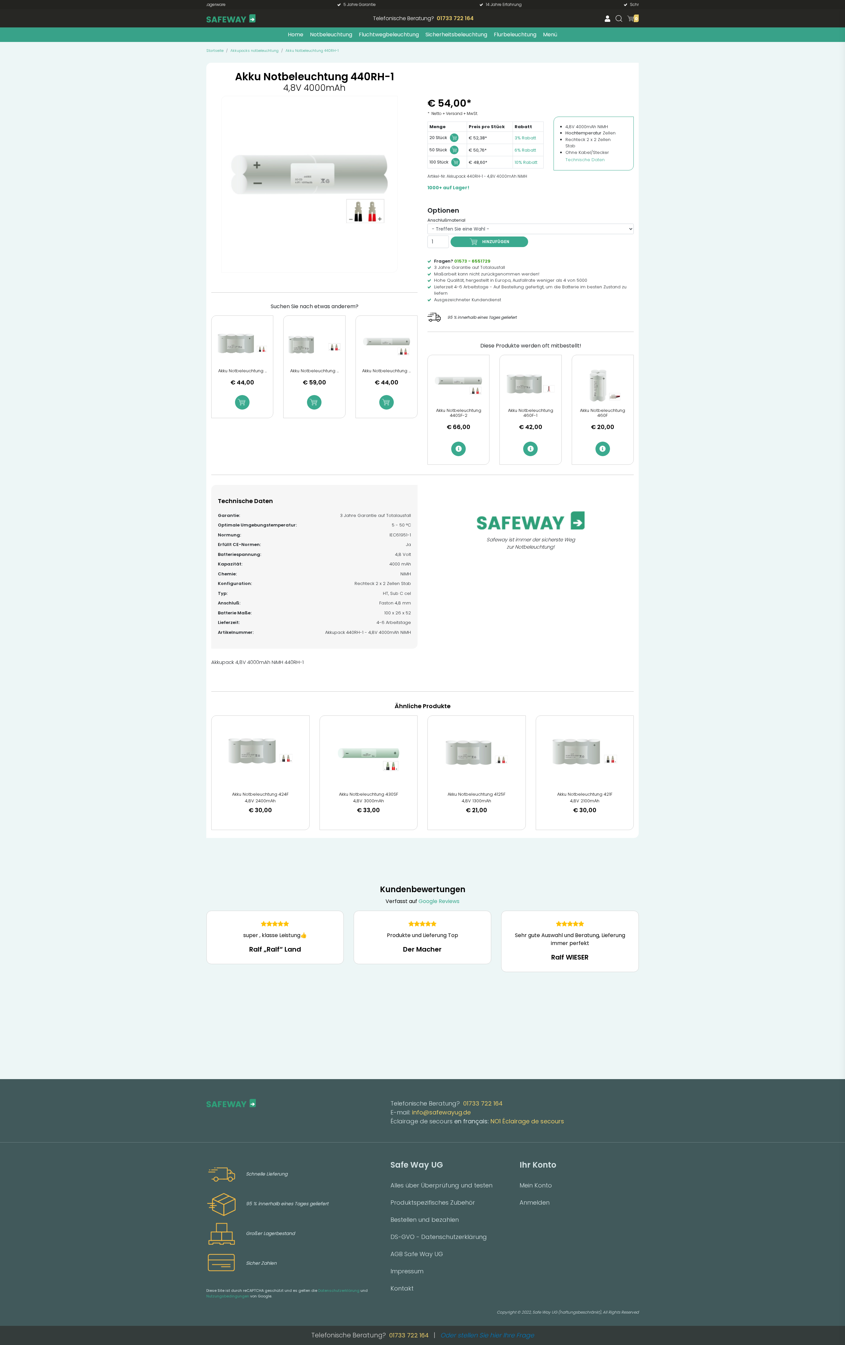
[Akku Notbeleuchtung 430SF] (369, 753)
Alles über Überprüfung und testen (441, 1185)
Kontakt (402, 1288)
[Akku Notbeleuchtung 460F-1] (530, 385)
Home (295, 34)
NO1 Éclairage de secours (527, 1121)
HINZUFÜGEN (495, 241)
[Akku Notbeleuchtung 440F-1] (242, 346)
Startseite (214, 50)
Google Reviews (439, 901)
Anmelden (535, 1202)
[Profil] (607, 18)
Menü (550, 34)
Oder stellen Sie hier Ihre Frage (487, 1335)
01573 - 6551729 (472, 261)
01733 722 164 (455, 18)
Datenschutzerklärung (338, 1290)
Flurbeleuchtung (515, 34)
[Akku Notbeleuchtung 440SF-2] (458, 385)
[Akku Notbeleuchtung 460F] (602, 385)
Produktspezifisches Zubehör (432, 1202)
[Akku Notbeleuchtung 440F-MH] (314, 346)
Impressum (406, 1271)
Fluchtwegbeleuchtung (389, 34)
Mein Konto (536, 1185)
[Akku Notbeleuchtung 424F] (260, 753)
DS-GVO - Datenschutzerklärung (438, 1237)
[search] (619, 18)
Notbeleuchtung (331, 34)
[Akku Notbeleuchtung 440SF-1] (386, 346)
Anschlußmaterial (446, 220)
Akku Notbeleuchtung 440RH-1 (312, 50)
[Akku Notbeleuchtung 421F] (585, 753)
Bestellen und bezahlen (424, 1220)
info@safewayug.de (441, 1112)
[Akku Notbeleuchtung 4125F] (477, 753)
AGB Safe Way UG (416, 1254)
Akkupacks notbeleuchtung (254, 50)
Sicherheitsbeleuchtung (456, 34)
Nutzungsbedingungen (227, 1296)
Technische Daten (585, 160)
